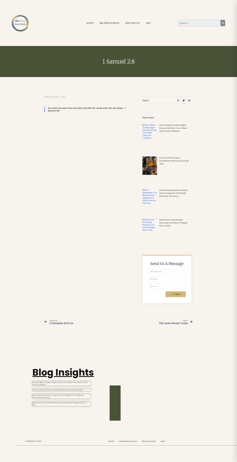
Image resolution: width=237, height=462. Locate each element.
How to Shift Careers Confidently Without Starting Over (173, 161)
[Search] (223, 23)
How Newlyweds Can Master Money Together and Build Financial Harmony (173, 193)
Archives (90, 23)
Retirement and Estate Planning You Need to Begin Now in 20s (173, 223)
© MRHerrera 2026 (33, 441)
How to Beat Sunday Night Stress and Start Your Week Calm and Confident (173, 128)
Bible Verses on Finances (109, 23)
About (148, 23)
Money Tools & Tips (132, 23)
